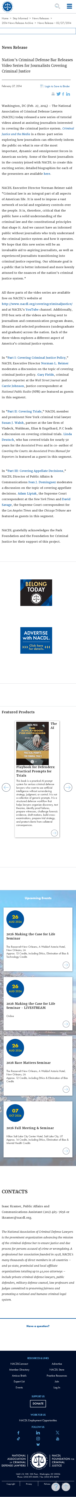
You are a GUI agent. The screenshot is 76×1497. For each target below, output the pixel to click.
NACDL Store (56, 1369)
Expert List (19, 1381)
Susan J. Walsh (13, 423)
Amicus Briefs (19, 1375)
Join (57, 1381)
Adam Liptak (27, 493)
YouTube (32, 309)
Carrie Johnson (13, 386)
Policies (47, 1483)
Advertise (57, 1364)
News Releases (40, 18)
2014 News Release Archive (17, 23)
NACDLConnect (19, 1364)
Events (19, 1387)
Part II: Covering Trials (25, 411)
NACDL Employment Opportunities (38, 1420)
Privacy (29, 1483)
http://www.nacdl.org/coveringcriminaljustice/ (37, 304)
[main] (38, 675)
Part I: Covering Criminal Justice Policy (37, 358)
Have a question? (38, 1326)
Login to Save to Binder (57, 86)
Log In (57, 1387)
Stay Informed (20, 18)
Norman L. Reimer (55, 363)
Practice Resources (57, 1375)
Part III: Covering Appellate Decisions (35, 471)
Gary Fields (45, 375)
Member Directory (19, 1369)
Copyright (11, 1483)
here (47, 174)
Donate (38, 1403)
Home (5, 18)
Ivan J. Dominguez (42, 482)
